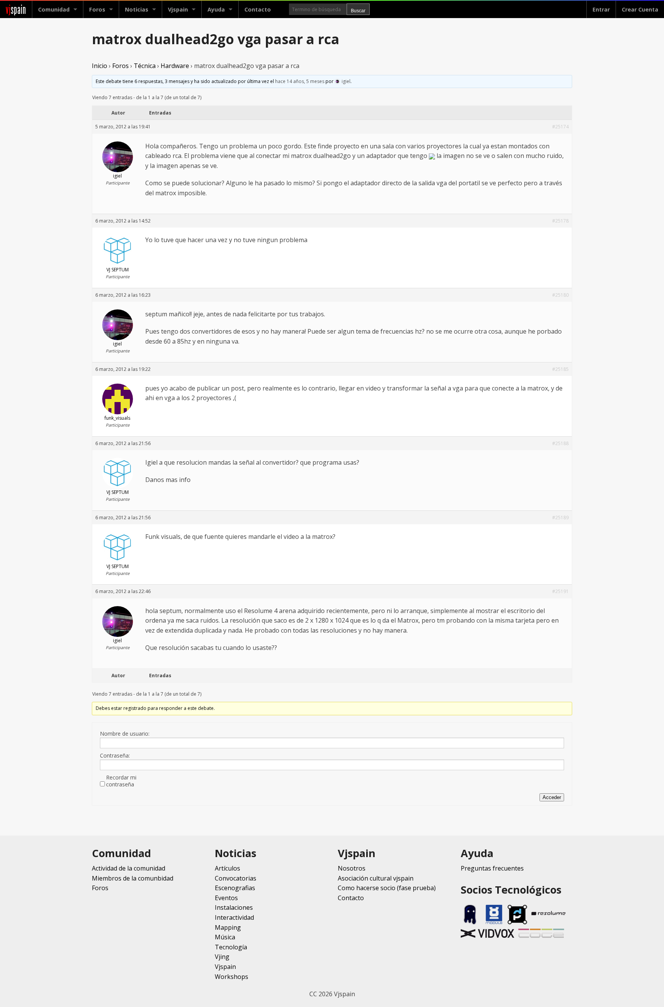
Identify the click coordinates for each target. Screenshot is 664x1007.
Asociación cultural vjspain (375, 878)
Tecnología (231, 947)
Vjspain (225, 966)
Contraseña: (115, 755)
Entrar (601, 9)
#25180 (560, 295)
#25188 (560, 443)
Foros (97, 9)
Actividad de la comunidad (128, 868)
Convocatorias (235, 878)
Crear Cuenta (640, 9)
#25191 (560, 591)
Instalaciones (234, 907)
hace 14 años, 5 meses (299, 81)
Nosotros (351, 868)
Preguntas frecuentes (492, 868)
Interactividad (234, 917)
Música (225, 937)
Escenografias (235, 888)
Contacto (257, 9)
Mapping (228, 927)
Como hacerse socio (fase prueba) (387, 888)
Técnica (145, 65)
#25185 (560, 369)
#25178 (560, 221)
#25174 (560, 126)
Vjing (222, 956)
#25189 (560, 517)
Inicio (99, 65)
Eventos (226, 898)
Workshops (231, 976)
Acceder (552, 797)
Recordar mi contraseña (121, 781)
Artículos (227, 868)
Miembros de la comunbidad (132, 878)
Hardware (175, 65)
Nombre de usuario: (124, 733)
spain (16, 9)
